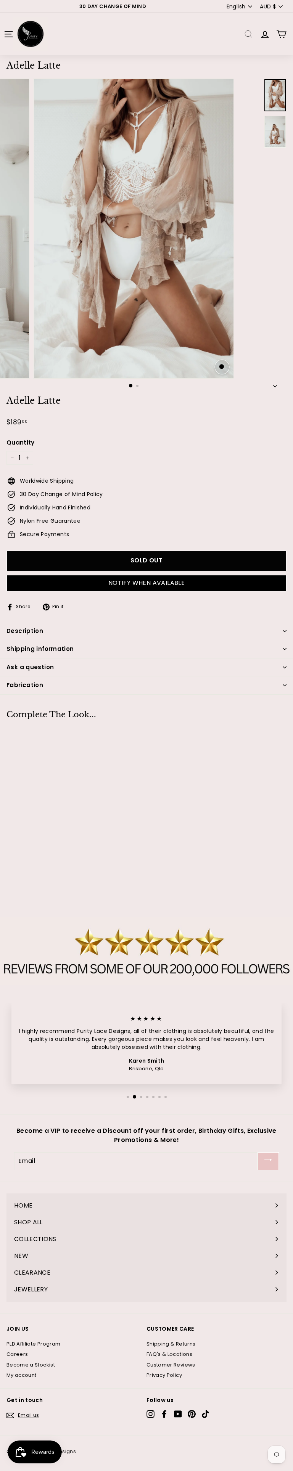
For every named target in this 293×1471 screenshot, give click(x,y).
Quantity (20, 442)
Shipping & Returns (170, 1343)
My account (21, 1375)
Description (24, 631)
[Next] (275, 384)
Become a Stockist (30, 1364)
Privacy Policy (164, 1375)
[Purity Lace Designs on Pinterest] (192, 1414)
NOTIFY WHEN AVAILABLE (146, 582)
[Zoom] (222, 367)
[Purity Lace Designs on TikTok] (205, 1414)
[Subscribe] (268, 1161)
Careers (17, 1354)
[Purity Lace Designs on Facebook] (164, 1414)
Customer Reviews (170, 1364)
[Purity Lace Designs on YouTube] (178, 1414)
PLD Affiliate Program (33, 1343)
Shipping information (40, 649)
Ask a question (30, 667)
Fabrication (24, 685)
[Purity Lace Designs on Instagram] (150, 1414)
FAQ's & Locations (169, 1354)
